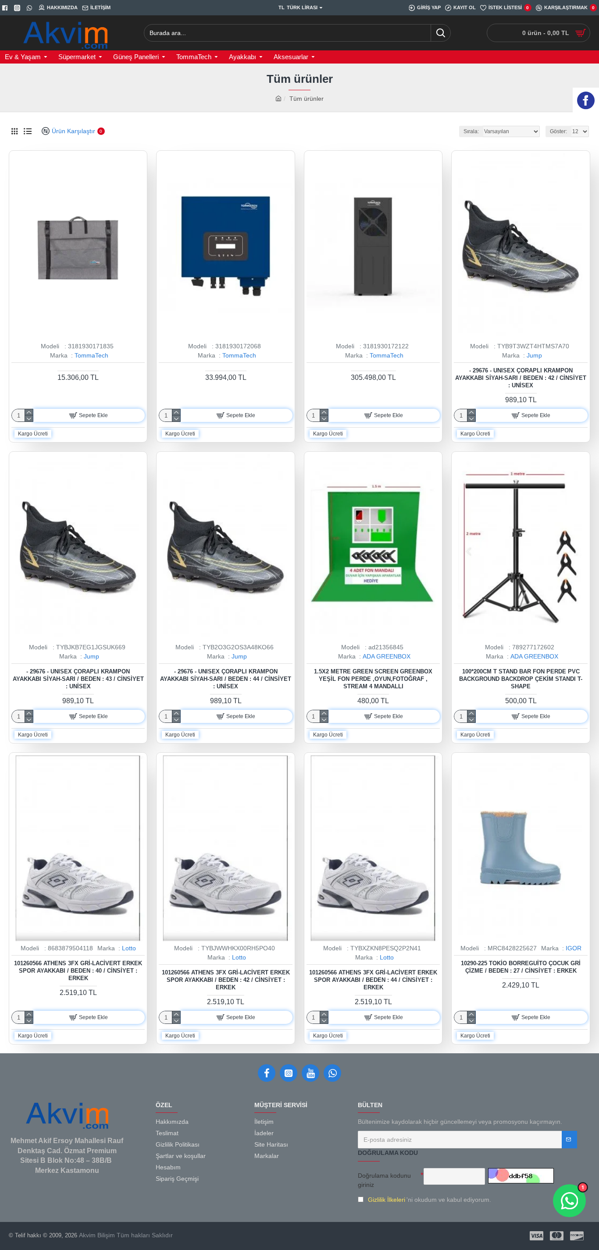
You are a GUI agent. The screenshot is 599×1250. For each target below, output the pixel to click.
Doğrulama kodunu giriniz (384, 1180)
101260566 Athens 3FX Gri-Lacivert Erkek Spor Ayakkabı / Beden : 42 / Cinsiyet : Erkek (226, 980)
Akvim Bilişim (96, 1235)
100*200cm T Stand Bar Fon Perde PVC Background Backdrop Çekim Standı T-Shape (520, 679)
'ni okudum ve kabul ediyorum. (429, 1199)
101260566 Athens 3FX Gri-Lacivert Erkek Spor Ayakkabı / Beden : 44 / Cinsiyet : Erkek (373, 980)
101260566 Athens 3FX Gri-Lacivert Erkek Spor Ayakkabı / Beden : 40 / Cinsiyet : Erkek (78, 970)
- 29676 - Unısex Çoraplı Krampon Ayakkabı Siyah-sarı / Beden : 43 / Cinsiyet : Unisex (78, 679)
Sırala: (471, 131)
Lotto (129, 948)
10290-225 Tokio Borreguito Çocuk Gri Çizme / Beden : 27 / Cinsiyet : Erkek (521, 967)
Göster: (558, 131)
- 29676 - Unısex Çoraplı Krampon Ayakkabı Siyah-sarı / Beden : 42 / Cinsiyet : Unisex (520, 378)
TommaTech (91, 355)
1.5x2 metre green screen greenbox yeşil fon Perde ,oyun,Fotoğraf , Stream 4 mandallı (373, 679)
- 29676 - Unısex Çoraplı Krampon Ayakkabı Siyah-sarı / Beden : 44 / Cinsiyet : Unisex (225, 679)
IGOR (573, 948)
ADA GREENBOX (386, 656)
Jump (534, 355)
